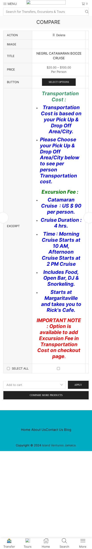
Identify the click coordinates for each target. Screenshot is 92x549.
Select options (59, 82)
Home (25, 430)
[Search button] (86, 11)
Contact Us (54, 430)
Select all (20, 368)
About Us (38, 430)
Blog (67, 430)
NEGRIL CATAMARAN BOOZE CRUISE (59, 55)
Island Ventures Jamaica (58, 445)
